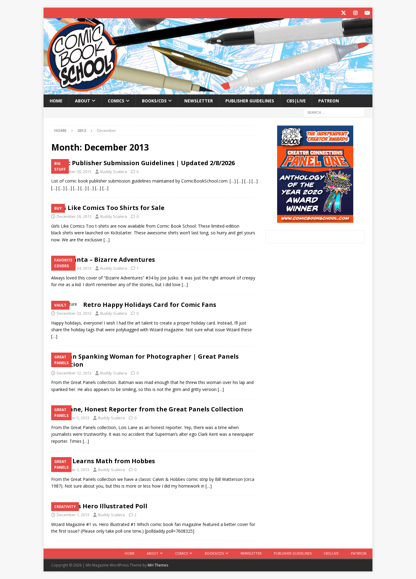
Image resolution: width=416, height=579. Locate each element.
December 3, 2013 (73, 469)
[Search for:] (334, 112)
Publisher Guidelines (249, 101)
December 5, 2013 (73, 418)
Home (56, 101)
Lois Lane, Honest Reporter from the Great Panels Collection (147, 409)
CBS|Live (296, 101)
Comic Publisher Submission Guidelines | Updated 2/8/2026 (143, 163)
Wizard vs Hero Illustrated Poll (99, 506)
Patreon (328, 101)
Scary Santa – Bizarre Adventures (103, 259)
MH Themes (158, 565)
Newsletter (198, 101)
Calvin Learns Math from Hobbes (103, 461)
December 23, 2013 (74, 313)
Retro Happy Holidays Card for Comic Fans (149, 304)
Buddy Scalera (113, 171)
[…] (233, 181)
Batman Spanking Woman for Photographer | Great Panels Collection (145, 360)
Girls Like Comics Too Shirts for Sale (107, 208)
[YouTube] (367, 13)
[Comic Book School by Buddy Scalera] (208, 91)
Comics (116, 101)
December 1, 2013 (73, 514)
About (82, 101)
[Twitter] (343, 13)
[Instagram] (355, 13)
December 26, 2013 (74, 216)
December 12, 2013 (74, 373)
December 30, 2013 (74, 171)
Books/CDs (154, 101)
